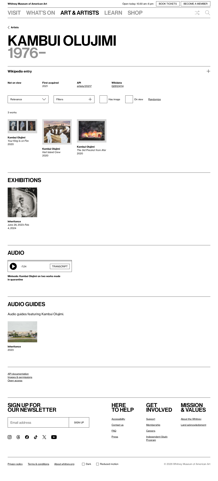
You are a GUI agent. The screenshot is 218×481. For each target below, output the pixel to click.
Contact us (118, 424)
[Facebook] (27, 437)
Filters (59, 99)
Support (150, 418)
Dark (88, 463)
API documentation (18, 373)
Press (115, 436)
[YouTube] (54, 437)
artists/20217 (84, 86)
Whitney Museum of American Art (27, 3)
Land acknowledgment (193, 424)
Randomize (154, 99)
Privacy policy (15, 463)
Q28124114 (118, 86)
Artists (15, 27)
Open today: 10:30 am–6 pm (138, 3)
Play (13, 266)
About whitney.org (64, 463)
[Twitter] (44, 437)
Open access (15, 380)
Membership (153, 424)
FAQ (114, 430)
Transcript (60, 266)
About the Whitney (191, 418)
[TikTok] (35, 437)
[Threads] (18, 437)
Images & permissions (20, 377)
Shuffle (197, 13)
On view (138, 99)
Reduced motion (109, 463)
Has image (114, 99)
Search (206, 13)
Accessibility (118, 418)
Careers (150, 430)
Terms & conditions (38, 463)
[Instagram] (9, 437)
